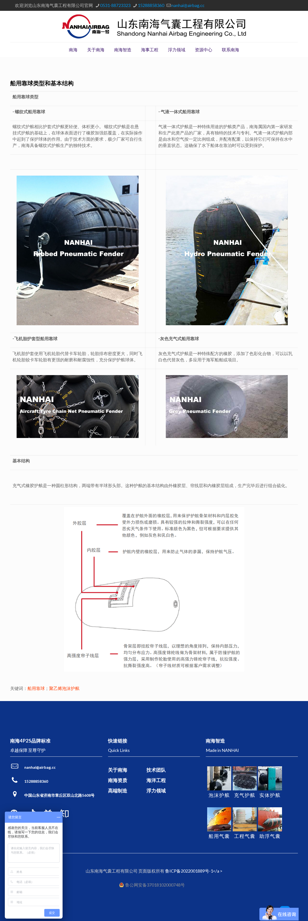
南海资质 (117, 780)
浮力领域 (156, 790)
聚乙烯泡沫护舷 (64, 688)
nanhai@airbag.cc (188, 5)
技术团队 (156, 770)
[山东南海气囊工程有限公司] (154, 26)
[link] (64, 813)
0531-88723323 (115, 5)
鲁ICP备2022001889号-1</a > (193, 871)
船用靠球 (36, 688)
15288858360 (151, 5)
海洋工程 (156, 780)
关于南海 (117, 770)
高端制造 (117, 790)
